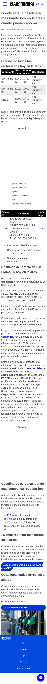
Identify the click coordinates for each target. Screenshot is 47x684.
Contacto (23, 649)
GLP (16, 200)
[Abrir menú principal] (5, 4)
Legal (23, 656)
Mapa (23, 643)
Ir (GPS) (41, 228)
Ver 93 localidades (14, 601)
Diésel (17, 192)
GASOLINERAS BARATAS (16, 607)
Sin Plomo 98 (20, 188)
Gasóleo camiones (22, 204)
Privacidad (23, 662)
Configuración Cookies (23, 668)
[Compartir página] (43, 4)
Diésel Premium (21, 196)
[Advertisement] (23, 154)
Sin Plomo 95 (20, 184)
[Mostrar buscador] (37, 4)
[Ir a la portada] (22, 4)
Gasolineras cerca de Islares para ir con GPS (22, 566)
